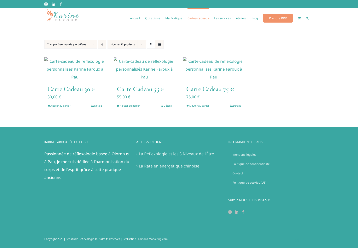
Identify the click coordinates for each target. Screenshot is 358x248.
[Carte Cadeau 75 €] (213, 69)
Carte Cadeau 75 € (210, 89)
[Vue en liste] (159, 44)
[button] (307, 18)
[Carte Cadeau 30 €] (74, 69)
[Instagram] (230, 212)
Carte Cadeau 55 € (140, 89)
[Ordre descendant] (102, 44)
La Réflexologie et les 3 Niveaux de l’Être (176, 154)
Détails (98, 105)
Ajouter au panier (60, 105)
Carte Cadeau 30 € (71, 89)
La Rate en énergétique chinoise (169, 166)
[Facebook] (243, 212)
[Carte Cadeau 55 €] (144, 69)
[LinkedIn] (236, 212)
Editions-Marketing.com (153, 239)
